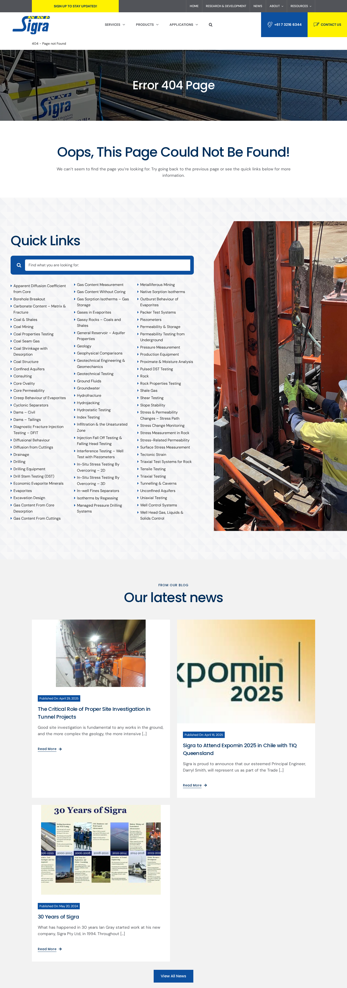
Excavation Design (29, 497)
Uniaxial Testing (153, 497)
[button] (210, 25)
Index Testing (88, 417)
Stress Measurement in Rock (164, 432)
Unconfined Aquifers (157, 490)
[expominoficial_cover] (246, 621)
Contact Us (331, 24)
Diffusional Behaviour (31, 440)
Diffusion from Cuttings (33, 447)
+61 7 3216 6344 (288, 24)
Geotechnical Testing (95, 373)
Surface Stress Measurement (165, 447)
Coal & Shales (25, 319)
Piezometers (150, 319)
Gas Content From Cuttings (37, 518)
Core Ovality (24, 383)
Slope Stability (152, 405)
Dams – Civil (24, 412)
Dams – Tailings (27, 419)
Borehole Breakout (29, 299)
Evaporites (22, 490)
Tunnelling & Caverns (158, 483)
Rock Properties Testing (160, 383)
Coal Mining (23, 326)
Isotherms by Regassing (97, 498)
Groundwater (88, 388)
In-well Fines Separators (98, 490)
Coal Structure (25, 361)
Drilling (19, 461)
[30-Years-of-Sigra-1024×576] (101, 806)
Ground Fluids (89, 381)
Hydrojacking (88, 402)
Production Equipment (159, 354)
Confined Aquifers (29, 369)
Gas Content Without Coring (101, 291)
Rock (144, 376)
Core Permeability (29, 390)
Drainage (21, 454)
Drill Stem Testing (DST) (33, 476)
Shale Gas (148, 390)
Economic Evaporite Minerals (38, 483)
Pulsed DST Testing (156, 369)
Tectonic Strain (153, 454)
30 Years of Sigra (58, 916)
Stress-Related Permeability (165, 440)
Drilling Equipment (29, 468)
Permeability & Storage (160, 326)
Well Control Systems (158, 505)
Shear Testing (152, 397)
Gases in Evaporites (94, 312)
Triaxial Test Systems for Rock (166, 461)
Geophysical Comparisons (100, 353)
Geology (84, 346)
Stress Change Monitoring (162, 425)
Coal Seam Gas (26, 341)
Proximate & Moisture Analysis (166, 361)
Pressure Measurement (160, 347)
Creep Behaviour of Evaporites (39, 397)
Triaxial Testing (153, 476)
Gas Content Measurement (100, 284)
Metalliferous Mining (157, 284)
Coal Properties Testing (33, 334)
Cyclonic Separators (30, 405)
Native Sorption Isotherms (162, 291)
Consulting (22, 376)
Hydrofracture (89, 395)
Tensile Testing (153, 468)
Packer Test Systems (158, 312)
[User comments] (101, 621)
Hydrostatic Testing (94, 409)
